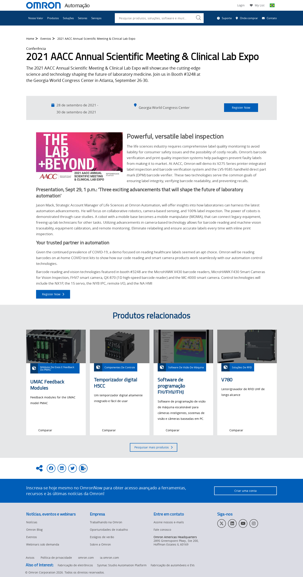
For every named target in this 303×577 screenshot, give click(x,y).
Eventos (45, 39)
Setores (82, 18)
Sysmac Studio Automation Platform (122, 565)
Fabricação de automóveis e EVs (173, 565)
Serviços (96, 18)
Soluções (68, 18)
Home (30, 39)
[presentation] (32, 430)
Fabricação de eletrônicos (75, 565)
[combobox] (159, 18)
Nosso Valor (35, 18)
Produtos (53, 18)
